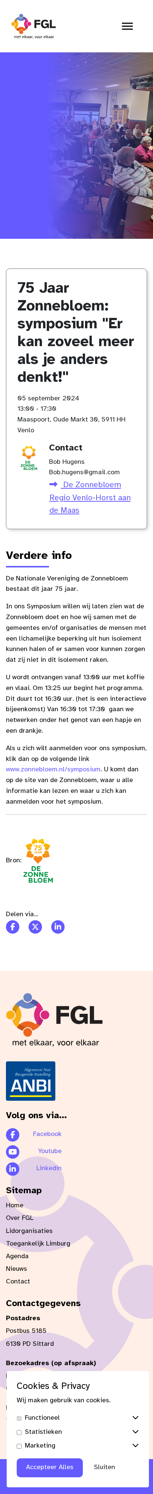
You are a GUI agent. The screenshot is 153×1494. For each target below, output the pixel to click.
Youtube (50, 1151)
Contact (18, 1281)
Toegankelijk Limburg (38, 1243)
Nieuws (16, 1269)
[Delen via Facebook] (12, 927)
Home (14, 1205)
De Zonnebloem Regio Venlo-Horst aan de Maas (90, 498)
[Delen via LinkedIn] (58, 927)
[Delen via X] (35, 927)
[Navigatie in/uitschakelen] (127, 26)
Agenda (17, 1256)
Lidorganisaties (29, 1231)
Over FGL (19, 1218)
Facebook (47, 1134)
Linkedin (49, 1168)
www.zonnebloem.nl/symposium (53, 769)
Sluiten (104, 1467)
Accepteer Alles (50, 1467)
